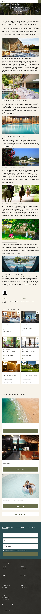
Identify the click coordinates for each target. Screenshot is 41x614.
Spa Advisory (4, 589)
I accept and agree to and (15, 550)
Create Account (5, 599)
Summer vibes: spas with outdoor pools (13, 500)
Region (5, 545)
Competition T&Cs (23, 587)
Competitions (23, 575)
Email (5, 540)
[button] (9, 346)
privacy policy (14, 550)
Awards (3, 575)
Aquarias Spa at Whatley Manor (12, 58)
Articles (7, 4)
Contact (3, 583)
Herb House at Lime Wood (10, 100)
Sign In (3, 595)
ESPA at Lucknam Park (9, 203)
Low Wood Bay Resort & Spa (29, 351)
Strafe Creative (8, 610)
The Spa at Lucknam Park (9, 375)
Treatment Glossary (6, 585)
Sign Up (20, 554)
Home (3, 4)
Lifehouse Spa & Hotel (9, 242)
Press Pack (4, 587)
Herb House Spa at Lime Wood (29, 325)
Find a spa (4, 568)
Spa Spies (22, 573)
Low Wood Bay (6, 274)
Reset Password (5, 597)
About (3, 577)
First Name (6, 535)
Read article (20, 431)
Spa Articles (23, 568)
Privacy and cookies (24, 583)
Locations (4, 573)
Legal (21, 585)
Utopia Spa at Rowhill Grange (12, 136)
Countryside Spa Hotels (15, 4)
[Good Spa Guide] (4, 1)
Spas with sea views (8, 425)
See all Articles (20, 514)
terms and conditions (23, 550)
